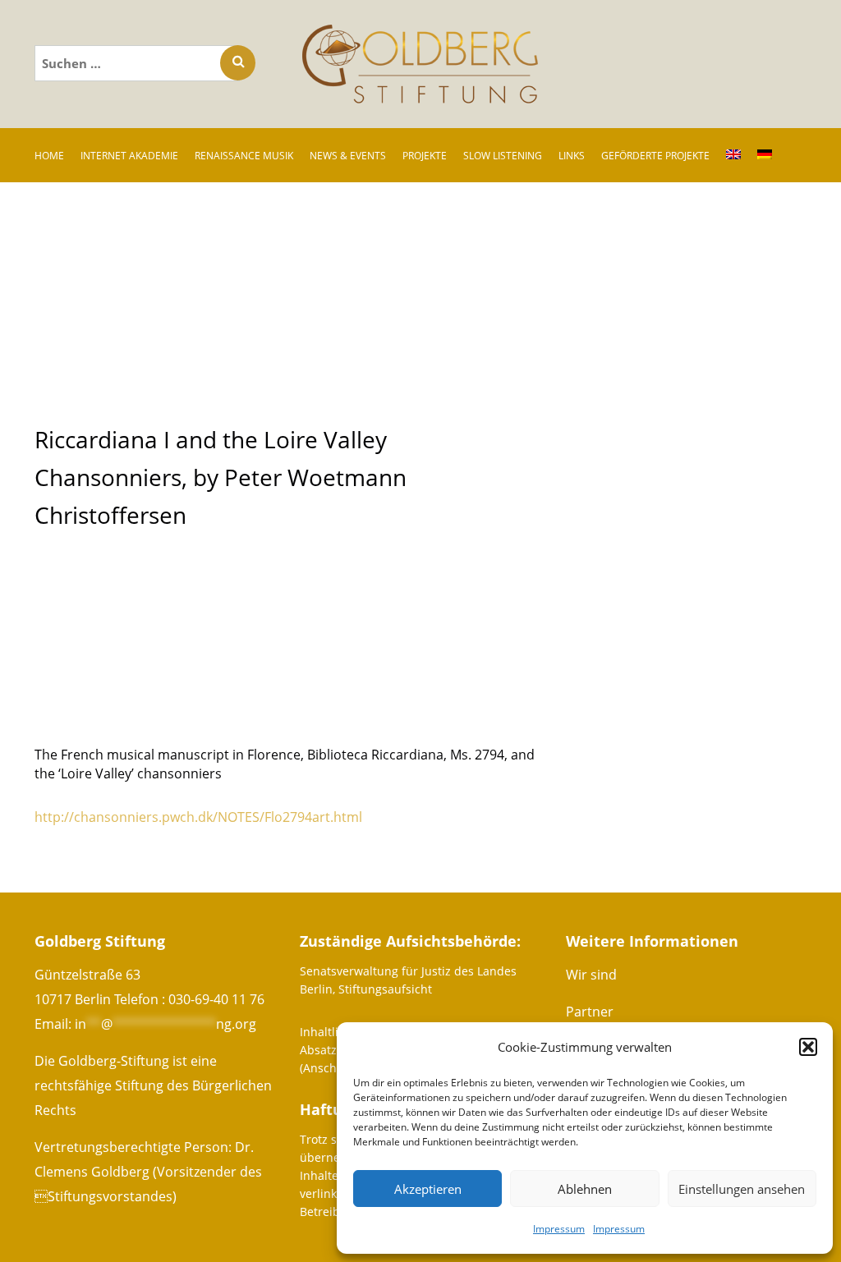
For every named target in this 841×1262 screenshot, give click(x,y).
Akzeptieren (428, 1189)
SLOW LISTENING (502, 156)
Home (49, 156)
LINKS (571, 156)
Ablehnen (585, 1189)
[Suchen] (237, 62)
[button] (808, 1047)
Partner (590, 1012)
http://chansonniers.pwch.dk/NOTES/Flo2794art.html (198, 817)
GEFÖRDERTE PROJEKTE (655, 156)
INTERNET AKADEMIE (129, 156)
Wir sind (591, 975)
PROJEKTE (424, 156)
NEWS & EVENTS (348, 156)
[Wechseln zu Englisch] (733, 155)
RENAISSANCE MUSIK (244, 156)
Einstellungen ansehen (741, 1189)
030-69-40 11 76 (216, 999)
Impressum (559, 1229)
